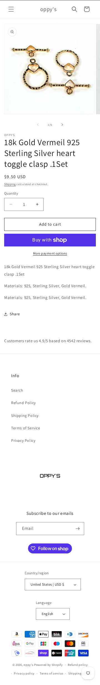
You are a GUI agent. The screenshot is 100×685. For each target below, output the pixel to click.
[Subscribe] (78, 528)
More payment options (50, 253)
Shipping (10, 184)
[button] (11, 9)
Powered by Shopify (48, 665)
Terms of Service (25, 427)
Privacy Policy (23, 440)
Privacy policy (24, 673)
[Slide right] (62, 125)
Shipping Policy (25, 415)
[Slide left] (38, 125)
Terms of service (51, 673)
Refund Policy (23, 402)
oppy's (28, 665)
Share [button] (15, 313)
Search (17, 390)
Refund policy (78, 665)
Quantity (11, 193)
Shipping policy (79, 673)
